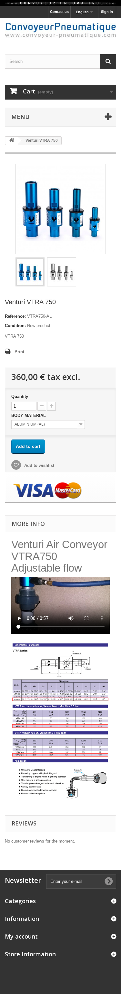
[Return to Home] (11, 141)
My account (21, 936)
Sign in (107, 12)
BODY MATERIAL (29, 415)
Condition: (15, 325)
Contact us (59, 12)
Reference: (15, 316)
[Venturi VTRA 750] (30, 272)
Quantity (19, 396)
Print (19, 351)
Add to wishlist (38, 465)
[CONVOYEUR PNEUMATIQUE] (60, 30)
